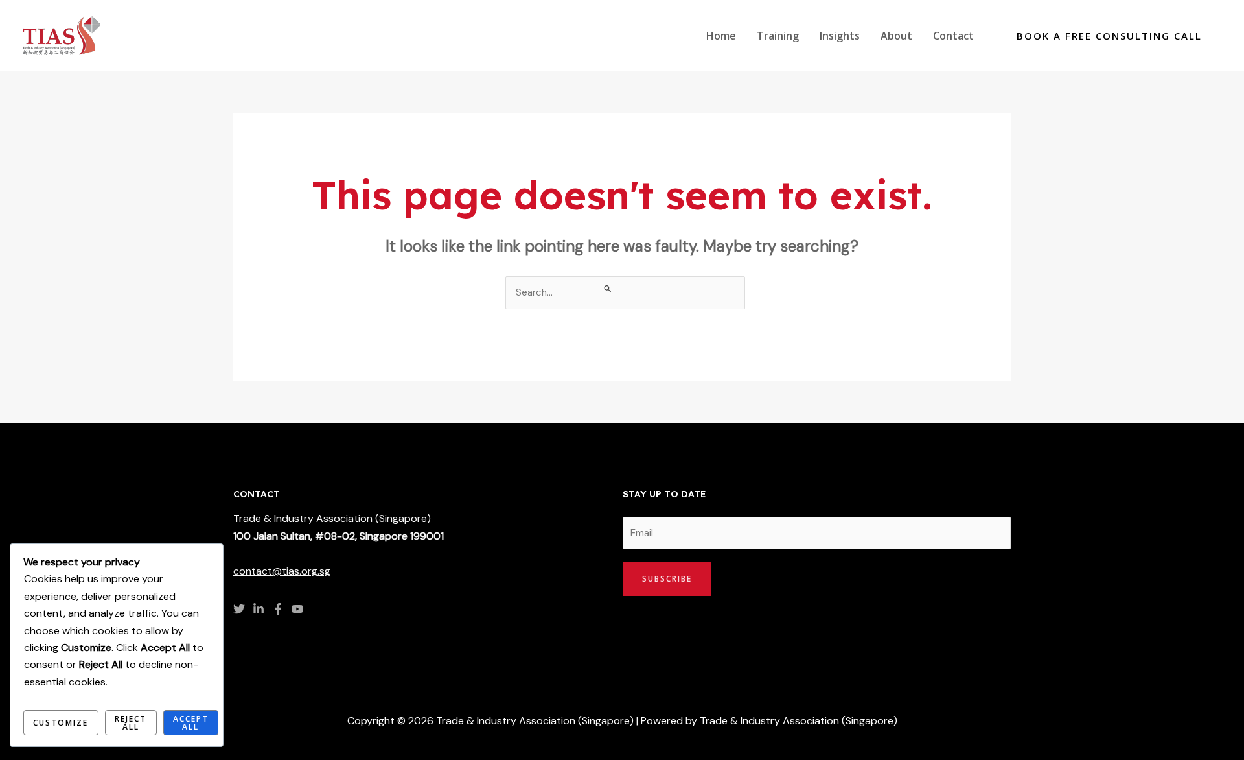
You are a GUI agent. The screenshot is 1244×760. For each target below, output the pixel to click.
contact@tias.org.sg (281, 571)
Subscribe (667, 578)
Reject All (130, 722)
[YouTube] (297, 609)
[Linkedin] (258, 609)
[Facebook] (278, 609)
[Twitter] (239, 609)
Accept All (191, 722)
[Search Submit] (608, 288)
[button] (1109, 36)
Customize (60, 722)
